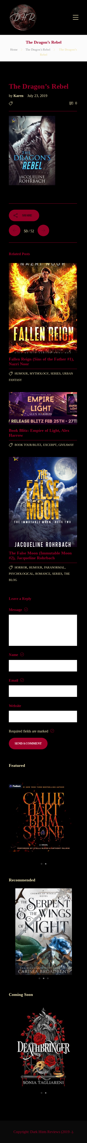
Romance (42, 573)
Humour (21, 373)
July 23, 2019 (37, 96)
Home (14, 49)
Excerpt (50, 445)
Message (16, 610)
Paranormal (54, 567)
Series (56, 373)
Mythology (39, 373)
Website (15, 706)
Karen (18, 96)
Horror (21, 567)
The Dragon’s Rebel (38, 49)
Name (14, 655)
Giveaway (66, 445)
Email (14, 680)
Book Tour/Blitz (28, 445)
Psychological (21, 573)
